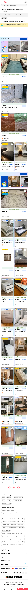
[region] (14, 46)
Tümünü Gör (23, 38)
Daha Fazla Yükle (14, 487)
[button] (2, 2)
